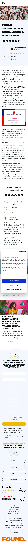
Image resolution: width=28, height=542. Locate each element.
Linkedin (14, 467)
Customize (13, 285)
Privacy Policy (17, 417)
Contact (14, 452)
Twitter (13, 461)
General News (20, 53)
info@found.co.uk (14, 447)
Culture (12, 53)
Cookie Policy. (15, 419)
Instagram (13, 479)
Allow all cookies (14, 280)
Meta (13, 473)
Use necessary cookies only (14, 289)
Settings (21, 276)
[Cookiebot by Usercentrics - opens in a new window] (19, 252)
